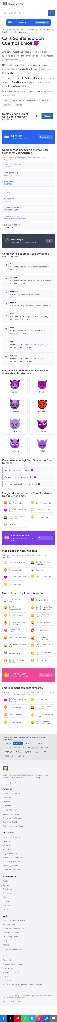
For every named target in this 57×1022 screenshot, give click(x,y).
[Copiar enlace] (46, 1018)
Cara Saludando (13, 615)
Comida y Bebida (10, 822)
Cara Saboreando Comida (14, 661)
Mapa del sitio (8, 1001)
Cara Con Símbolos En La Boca (15, 517)
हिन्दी (45, 751)
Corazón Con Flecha (12, 631)
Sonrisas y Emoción (11, 814)
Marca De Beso (40, 630)
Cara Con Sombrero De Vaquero (15, 623)
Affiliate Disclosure (11, 972)
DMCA (5, 976)
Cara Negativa (44, 30)
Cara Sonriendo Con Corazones (40, 638)
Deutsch (28, 743)
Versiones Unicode (11, 932)
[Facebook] (5, 783)
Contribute (7, 960)
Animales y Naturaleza (12, 818)
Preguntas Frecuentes (12, 949)
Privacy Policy (9, 968)
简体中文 (8, 751)
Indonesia (8, 756)
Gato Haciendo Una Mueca (15, 646)
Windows (7, 893)
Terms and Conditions (12, 964)
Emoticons (8, 227)
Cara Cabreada (13, 503)
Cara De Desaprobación (13, 608)
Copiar (47, 116)
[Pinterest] (16, 783)
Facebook (7, 889)
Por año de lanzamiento (13, 928)
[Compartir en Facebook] (3, 1018)
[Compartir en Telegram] (32, 1018)
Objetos (6, 802)
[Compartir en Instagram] (39, 1018)
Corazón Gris (12, 653)
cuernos (44, 100)
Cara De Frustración (15, 638)
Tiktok (5, 909)
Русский (44, 747)
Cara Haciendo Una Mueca (42, 646)
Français (39, 743)
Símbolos (7, 806)
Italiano (7, 747)
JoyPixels (7, 905)
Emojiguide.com (8, 30)
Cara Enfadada (39, 517)
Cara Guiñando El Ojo (41, 653)
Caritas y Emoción (27, 30)
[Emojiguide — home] (13, 4)
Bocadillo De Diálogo (12, 600)
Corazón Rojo (39, 600)
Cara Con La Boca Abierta (41, 615)
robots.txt (19, 1001)
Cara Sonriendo (13, 715)
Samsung (7, 901)
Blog (5, 941)
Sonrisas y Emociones (12, 857)
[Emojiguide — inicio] (5, 769)
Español (17, 743)
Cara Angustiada (40, 623)
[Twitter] (10, 783)
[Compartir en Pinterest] (17, 1018)
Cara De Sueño (40, 660)
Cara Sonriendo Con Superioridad (41, 723)
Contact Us (7, 980)
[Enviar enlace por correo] (53, 1018)
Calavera (10, 525)
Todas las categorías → (12, 870)
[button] (28, 165)
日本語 (19, 751)
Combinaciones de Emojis (14, 920)
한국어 (28, 751)
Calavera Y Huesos (42, 510)
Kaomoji (6, 945)
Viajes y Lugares (10, 810)
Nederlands (19, 747)
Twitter (5, 897)
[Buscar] (51, 13)
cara (5, 100)
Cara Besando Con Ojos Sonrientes (41, 608)
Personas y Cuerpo (11, 793)
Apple (5, 881)
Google (6, 885)
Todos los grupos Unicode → (15, 826)
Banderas (7, 798)
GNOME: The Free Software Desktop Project (22, 984)
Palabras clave (9, 924)
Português (32, 747)
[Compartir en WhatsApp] (24, 1018)
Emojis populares (10, 937)
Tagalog (20, 756)
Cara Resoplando (41, 503)
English (7, 743)
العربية (37, 751)
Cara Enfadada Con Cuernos (15, 510)
